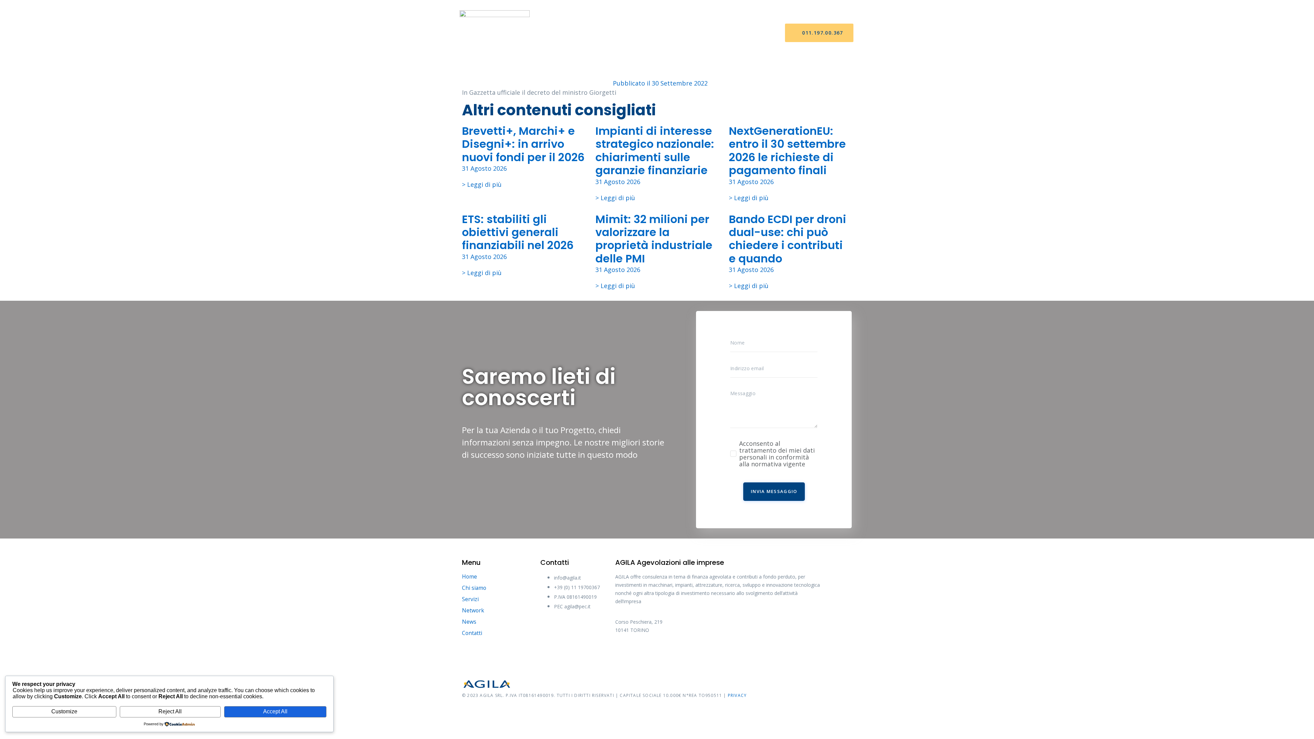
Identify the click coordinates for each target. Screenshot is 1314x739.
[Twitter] (649, 653)
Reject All (170, 711)
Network (665, 33)
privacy (737, 695)
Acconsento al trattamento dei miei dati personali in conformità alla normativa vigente (777, 453)
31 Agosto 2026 (484, 168)
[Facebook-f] (623, 653)
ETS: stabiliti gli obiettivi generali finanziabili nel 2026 (518, 232)
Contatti (730, 33)
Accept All (275, 711)
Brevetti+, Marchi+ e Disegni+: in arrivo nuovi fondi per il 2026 (523, 144)
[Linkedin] (700, 653)
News (697, 33)
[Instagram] (675, 653)
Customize (64, 711)
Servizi (630, 33)
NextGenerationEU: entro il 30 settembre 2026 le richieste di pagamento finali (787, 150)
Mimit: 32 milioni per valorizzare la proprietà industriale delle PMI (653, 238)
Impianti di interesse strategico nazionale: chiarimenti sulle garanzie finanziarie (654, 150)
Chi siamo (595, 33)
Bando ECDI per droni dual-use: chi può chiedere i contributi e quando (787, 238)
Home (562, 33)
